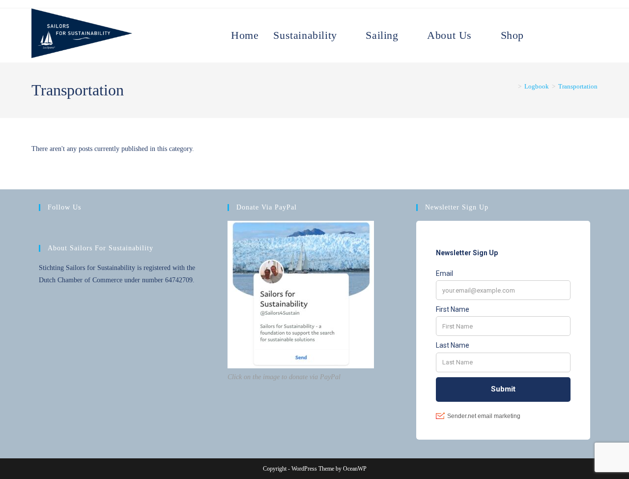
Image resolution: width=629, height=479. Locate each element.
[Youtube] (80, 228)
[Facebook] (45, 228)
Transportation (578, 86)
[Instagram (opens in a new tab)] (574, 25)
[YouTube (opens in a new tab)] (596, 25)
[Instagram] (56, 228)
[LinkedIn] (68, 228)
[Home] (512, 86)
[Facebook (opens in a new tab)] (563, 25)
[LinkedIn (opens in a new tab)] (585, 25)
